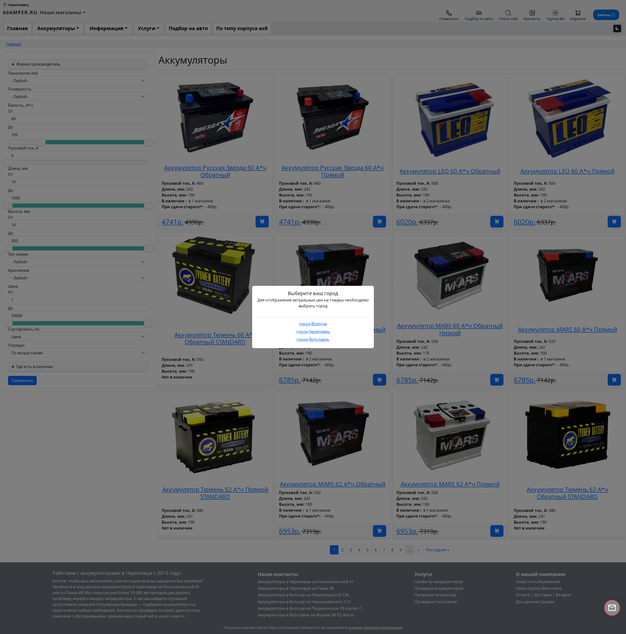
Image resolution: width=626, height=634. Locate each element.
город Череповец (313, 331)
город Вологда (313, 323)
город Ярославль (313, 339)
